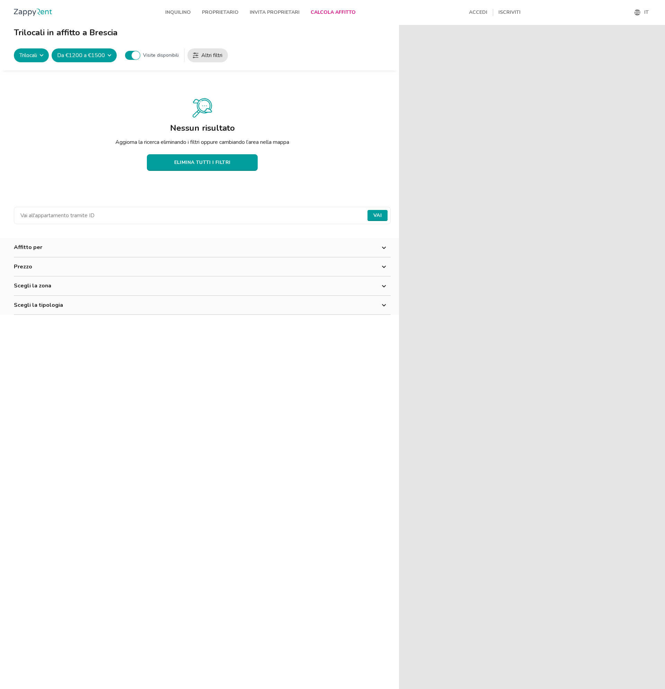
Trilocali (28, 55)
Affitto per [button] (28, 247)
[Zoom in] (656, 33)
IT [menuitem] (646, 12)
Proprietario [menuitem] (220, 12)
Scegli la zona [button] (32, 286)
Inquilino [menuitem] (178, 12)
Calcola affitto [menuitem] (333, 12)
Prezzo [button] (23, 266)
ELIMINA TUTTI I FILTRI (202, 162)
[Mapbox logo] (416, 683)
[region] (532, 357)
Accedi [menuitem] (478, 12)
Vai (377, 215)
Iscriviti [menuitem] (509, 12)
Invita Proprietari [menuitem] (275, 12)
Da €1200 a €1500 (81, 55)
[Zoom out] (656, 43)
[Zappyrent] (33, 12)
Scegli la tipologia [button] (38, 305)
